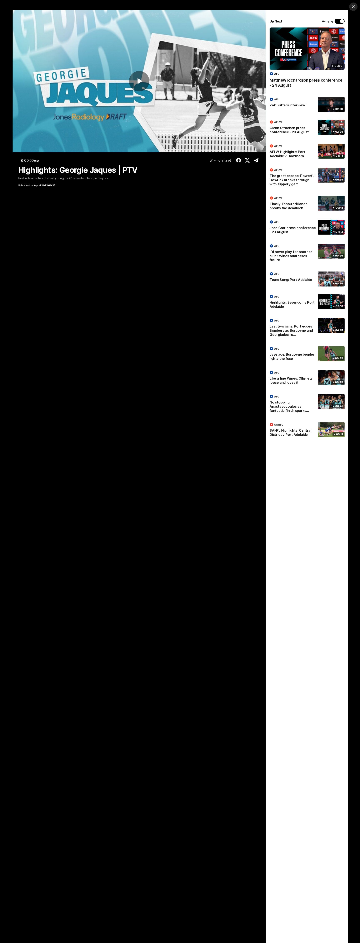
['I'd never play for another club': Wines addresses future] (307, 254)
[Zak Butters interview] (307, 105)
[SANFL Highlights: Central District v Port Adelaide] (307, 430)
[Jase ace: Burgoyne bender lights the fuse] (307, 354)
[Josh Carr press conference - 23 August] (307, 227)
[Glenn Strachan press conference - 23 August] (307, 127)
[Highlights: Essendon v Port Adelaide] (307, 302)
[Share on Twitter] (247, 160)
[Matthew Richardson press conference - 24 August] (307, 59)
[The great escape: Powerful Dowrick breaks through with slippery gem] (307, 178)
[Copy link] (256, 160)
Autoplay (327, 21)
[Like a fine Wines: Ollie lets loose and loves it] (307, 378)
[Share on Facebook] (238, 160)
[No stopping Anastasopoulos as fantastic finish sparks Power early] (307, 404)
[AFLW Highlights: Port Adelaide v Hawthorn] (307, 151)
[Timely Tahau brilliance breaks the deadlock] (307, 203)
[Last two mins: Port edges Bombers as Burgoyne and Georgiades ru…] (307, 328)
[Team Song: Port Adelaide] (307, 279)
